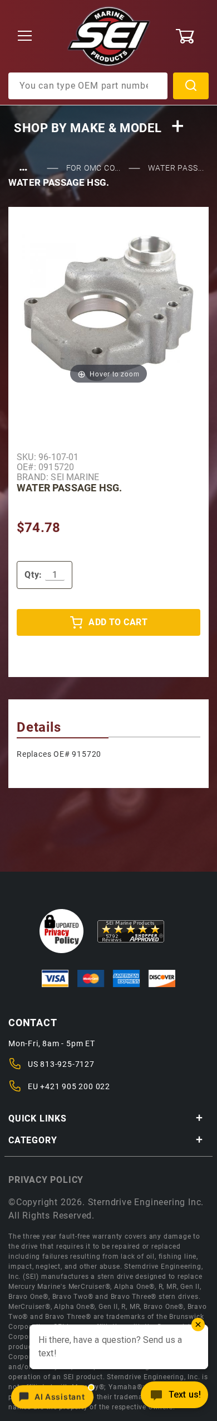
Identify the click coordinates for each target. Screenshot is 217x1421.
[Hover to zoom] (108, 307)
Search (191, 85)
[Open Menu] (25, 36)
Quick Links (37, 1118)
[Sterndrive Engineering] (109, 35)
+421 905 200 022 (75, 1086)
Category (32, 1140)
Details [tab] (39, 727)
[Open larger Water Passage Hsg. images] (108, 307)
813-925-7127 (67, 1064)
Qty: (33, 574)
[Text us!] (174, 1398)
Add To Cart (117, 622)
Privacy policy (45, 1179)
